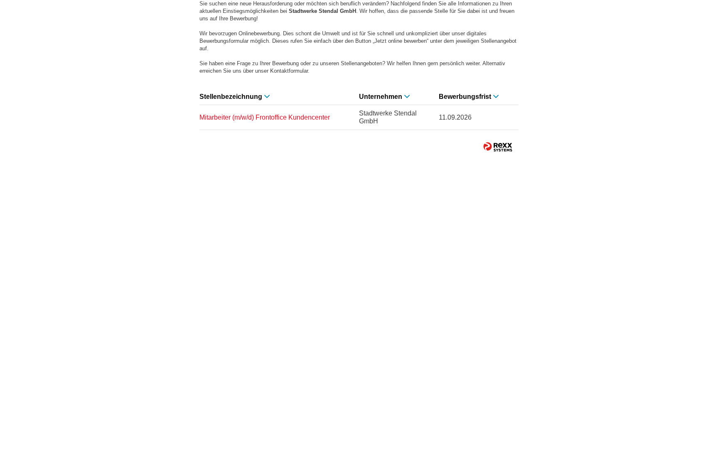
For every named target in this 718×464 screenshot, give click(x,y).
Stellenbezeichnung (230, 96)
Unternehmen (380, 96)
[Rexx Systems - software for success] (497, 147)
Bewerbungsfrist (465, 96)
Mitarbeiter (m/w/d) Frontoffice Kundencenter (264, 117)
